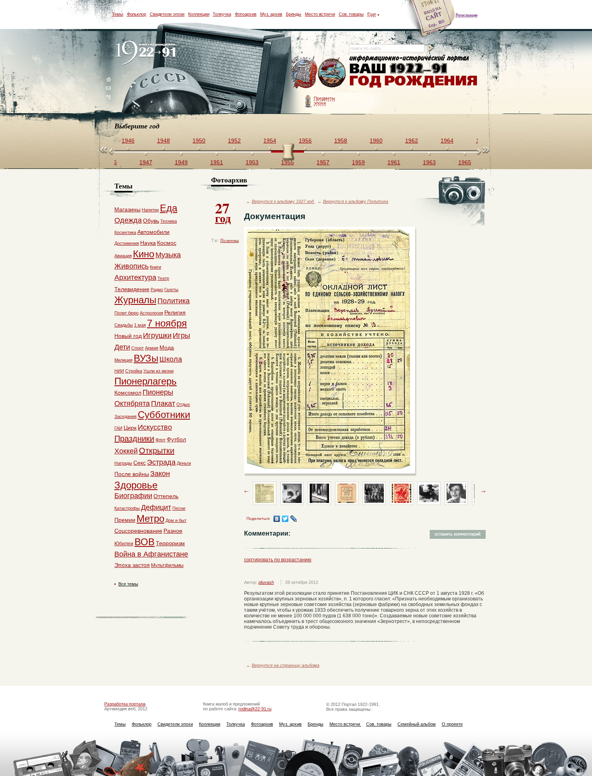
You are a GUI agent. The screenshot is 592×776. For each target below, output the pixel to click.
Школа (170, 359)
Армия (151, 348)
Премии (124, 520)
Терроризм (170, 543)
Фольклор (136, 14)
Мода (166, 347)
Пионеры (158, 392)
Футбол (176, 439)
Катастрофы (127, 508)
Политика (229, 240)
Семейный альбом (416, 724)
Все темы (128, 583)
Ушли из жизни (158, 370)
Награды (123, 463)
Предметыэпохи (324, 101)
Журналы (135, 299)
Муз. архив (271, 14)
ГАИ (118, 428)
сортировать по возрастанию (277, 560)
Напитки (150, 209)
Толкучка (222, 14)
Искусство (155, 427)
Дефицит (156, 507)
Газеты (171, 289)
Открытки (156, 450)
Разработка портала (124, 704)
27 (223, 211)
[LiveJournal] (294, 518)
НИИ (119, 370)
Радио (157, 289)
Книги (155, 267)
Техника (168, 221)
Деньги (184, 463)
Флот (160, 439)
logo (147, 53)
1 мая (140, 325)
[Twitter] (285, 518)
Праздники (134, 438)
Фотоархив (246, 14)
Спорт (137, 348)
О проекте (452, 724)
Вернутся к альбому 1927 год (283, 201)
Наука (148, 243)
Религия (175, 312)
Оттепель (165, 496)
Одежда (128, 220)
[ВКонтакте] (277, 518)
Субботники (164, 414)
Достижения (126, 243)
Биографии (133, 496)
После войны (131, 474)
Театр (163, 278)
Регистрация (466, 15)
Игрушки (157, 335)
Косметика (125, 232)
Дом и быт (176, 520)
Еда (168, 208)
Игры (181, 335)
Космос (166, 243)
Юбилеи (123, 543)
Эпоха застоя (132, 565)
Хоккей (126, 451)
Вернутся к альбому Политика (355, 201)
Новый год (128, 336)
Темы (117, 14)
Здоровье (135, 485)
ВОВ (145, 541)
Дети (122, 347)
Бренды (293, 14)
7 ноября (167, 323)
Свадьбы (123, 325)
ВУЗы (146, 358)
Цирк (130, 427)
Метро (150, 518)
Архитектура (135, 277)
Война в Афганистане (151, 554)
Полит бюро (126, 312)
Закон (160, 474)
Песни (178, 508)
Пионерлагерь (145, 381)
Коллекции (198, 14)
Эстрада (161, 462)
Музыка (168, 255)
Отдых (183, 404)
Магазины (127, 209)
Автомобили (153, 232)
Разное (173, 531)
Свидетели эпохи (167, 14)
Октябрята (132, 403)
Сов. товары (351, 14)
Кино (143, 253)
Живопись (131, 266)
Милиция (123, 360)
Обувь (151, 220)
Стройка (133, 370)
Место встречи (320, 14)
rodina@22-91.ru (254, 708)
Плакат (163, 403)
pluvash (266, 582)
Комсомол (127, 392)
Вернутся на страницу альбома (285, 665)
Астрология (151, 312)
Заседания (125, 416)
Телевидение (131, 289)
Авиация (123, 255)
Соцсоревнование (138, 531)
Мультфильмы (167, 565)
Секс (139, 462)
